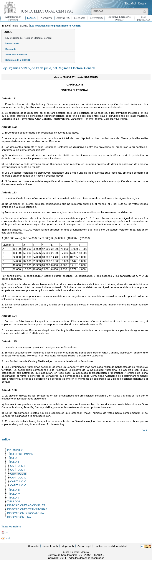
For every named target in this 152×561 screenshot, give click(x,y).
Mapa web (68, 545)
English (143, 3)
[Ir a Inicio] (38, 7)
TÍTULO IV (13, 493)
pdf (7, 532)
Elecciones (79, 17)
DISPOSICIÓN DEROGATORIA (25, 513)
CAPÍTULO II (17, 469)
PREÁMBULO (15, 450)
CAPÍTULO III (18, 473)
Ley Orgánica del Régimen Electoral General (28, 38)
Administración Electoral (13, 18)
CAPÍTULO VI (18, 485)
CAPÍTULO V (18, 481)
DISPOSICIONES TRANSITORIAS (27, 509)
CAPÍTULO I (17, 466)
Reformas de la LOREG (17, 60)
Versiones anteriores (16, 54)
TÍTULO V (13, 497)
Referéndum (96, 17)
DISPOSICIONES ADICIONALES (26, 505)
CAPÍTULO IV (18, 477)
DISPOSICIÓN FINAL (19, 517)
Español (130, 3)
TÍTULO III (13, 489)
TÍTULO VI (13, 501)
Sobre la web (50, 545)
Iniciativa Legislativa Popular (119, 18)
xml (8, 538)
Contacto (33, 545)
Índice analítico (13, 43)
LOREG (31, 17)
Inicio (15, 25)
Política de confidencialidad (111, 545)
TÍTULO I (12, 458)
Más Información (143, 18)
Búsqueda (10, 49)
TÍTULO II (13, 461)
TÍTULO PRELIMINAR (20, 454)
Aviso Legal (84, 545)
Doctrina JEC (63, 17)
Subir (145, 430)
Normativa (46, 17)
